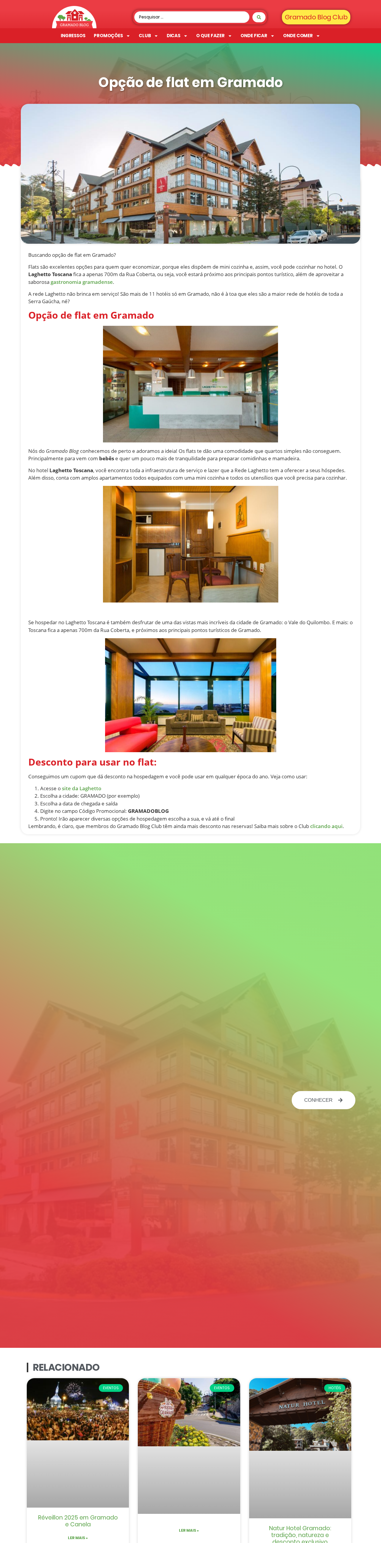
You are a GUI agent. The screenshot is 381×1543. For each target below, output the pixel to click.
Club (145, 35)
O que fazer (210, 35)
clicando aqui (326, 826)
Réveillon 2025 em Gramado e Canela (78, 1521)
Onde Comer (298, 35)
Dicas (174, 35)
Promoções (108, 35)
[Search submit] (259, 17)
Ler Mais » (78, 1537)
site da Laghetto (81, 788)
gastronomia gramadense (82, 281)
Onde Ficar (254, 35)
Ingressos (73, 35)
